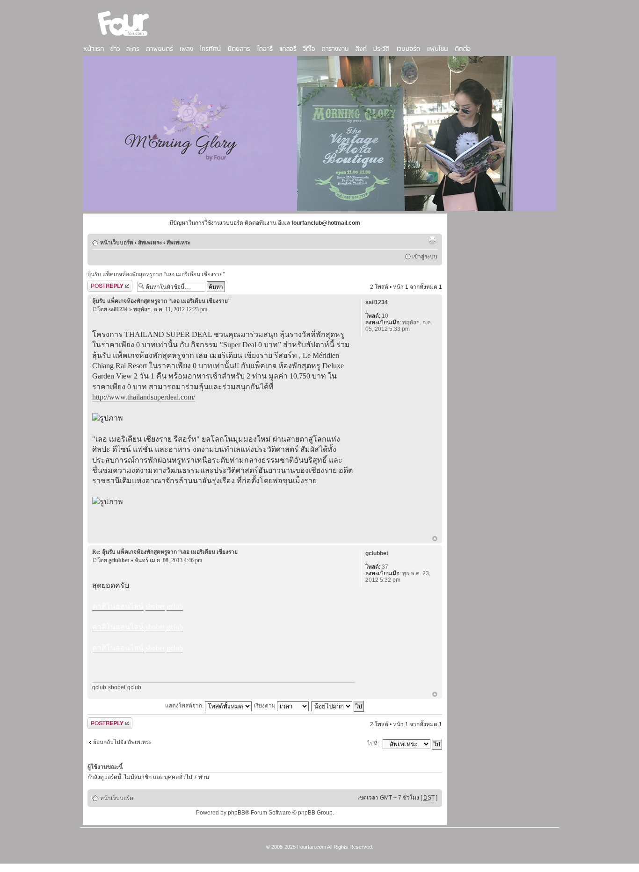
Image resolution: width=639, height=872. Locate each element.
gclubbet (119, 560)
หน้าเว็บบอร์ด (116, 242)
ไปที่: (373, 743)
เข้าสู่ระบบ (424, 256)
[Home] (123, 37)
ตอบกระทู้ (99, 284)
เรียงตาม (265, 705)
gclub (99, 687)
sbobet (116, 687)
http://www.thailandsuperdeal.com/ (143, 397)
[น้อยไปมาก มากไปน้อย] (338, 705)
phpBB (236, 812)
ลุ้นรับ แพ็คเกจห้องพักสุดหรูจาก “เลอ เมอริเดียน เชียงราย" (156, 274)
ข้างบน (434, 539)
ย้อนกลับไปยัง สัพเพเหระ (122, 742)
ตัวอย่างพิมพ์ (432, 240)
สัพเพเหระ (150, 242)
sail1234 (118, 309)
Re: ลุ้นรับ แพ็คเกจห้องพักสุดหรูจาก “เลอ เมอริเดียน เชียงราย (165, 552)
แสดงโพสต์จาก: (185, 705)
